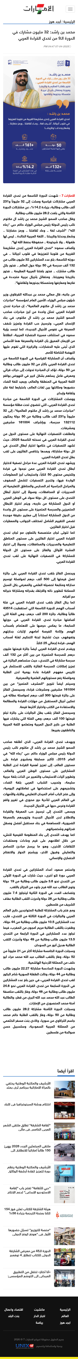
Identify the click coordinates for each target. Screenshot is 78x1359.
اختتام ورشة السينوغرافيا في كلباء (27, 1104)
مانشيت (39, 1309)
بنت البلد (13, 1315)
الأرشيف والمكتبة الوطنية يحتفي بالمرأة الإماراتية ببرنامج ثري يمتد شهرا (28, 1087)
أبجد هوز (55, 21)
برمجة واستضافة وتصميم (49, 1345)
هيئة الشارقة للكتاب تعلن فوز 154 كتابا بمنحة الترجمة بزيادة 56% (27, 1210)
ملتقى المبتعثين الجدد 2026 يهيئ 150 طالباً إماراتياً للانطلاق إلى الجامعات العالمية (27, 1150)
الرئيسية (69, 21)
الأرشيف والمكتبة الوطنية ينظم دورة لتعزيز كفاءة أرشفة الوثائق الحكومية (29, 1171)
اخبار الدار (39, 1315)
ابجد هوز (65, 1322)
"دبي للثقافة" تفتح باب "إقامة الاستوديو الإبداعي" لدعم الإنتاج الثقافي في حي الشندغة (29, 1192)
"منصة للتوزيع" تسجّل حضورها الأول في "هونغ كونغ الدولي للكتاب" (29, 1233)
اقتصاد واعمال (13, 1309)
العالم (65, 1315)
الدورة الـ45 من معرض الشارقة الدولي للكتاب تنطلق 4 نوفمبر (30, 1252)
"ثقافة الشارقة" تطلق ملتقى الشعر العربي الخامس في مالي (27, 1127)
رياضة (39, 1322)
